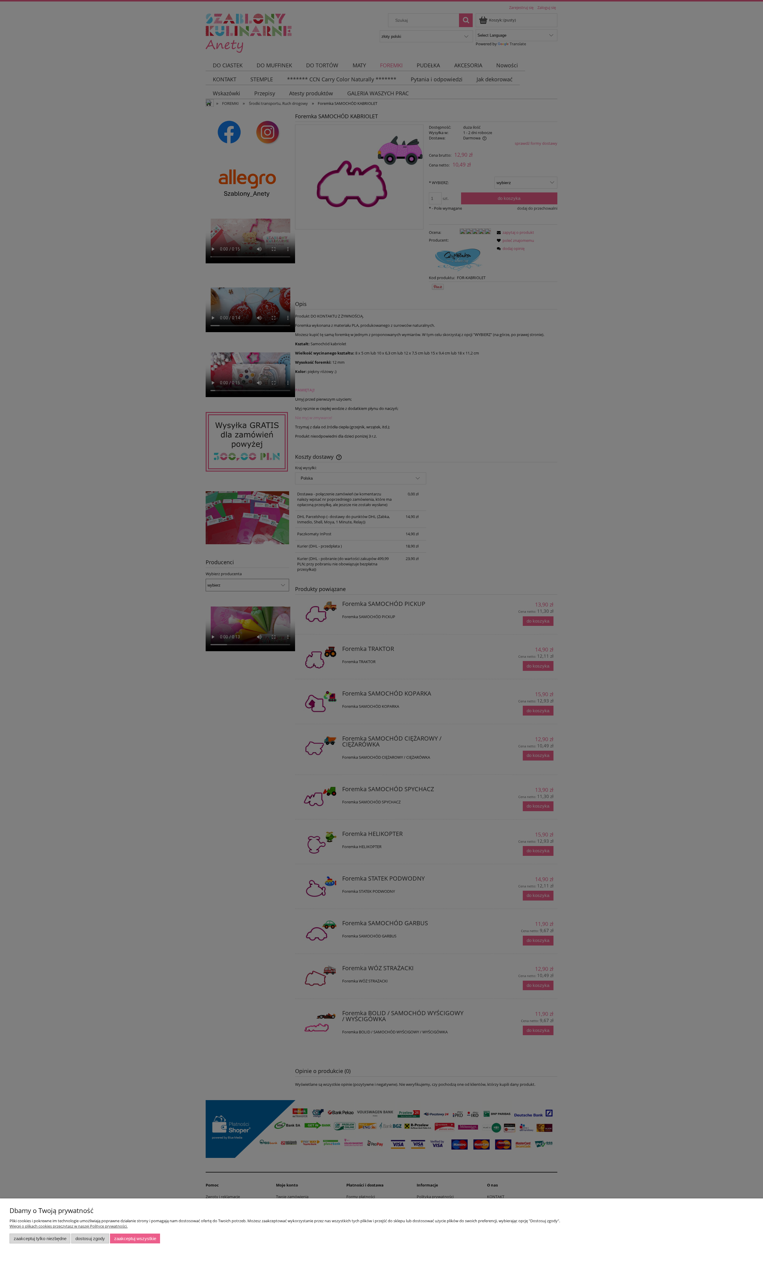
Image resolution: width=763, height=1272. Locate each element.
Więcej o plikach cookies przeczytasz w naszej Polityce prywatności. (69, 1226)
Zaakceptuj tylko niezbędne (40, 1238)
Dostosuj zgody (90, 1238)
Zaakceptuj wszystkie (135, 1238)
